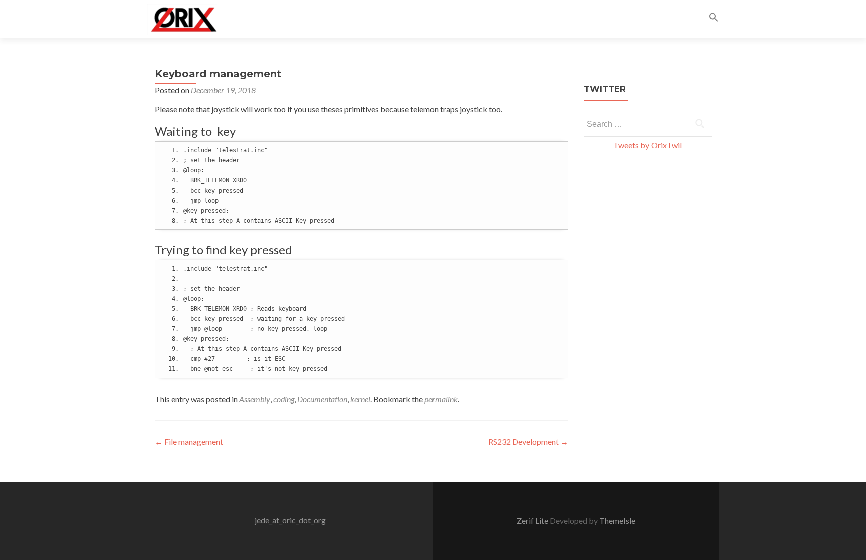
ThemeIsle (617, 520)
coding (283, 399)
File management (189, 441)
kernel (360, 399)
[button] (714, 19)
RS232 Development (528, 441)
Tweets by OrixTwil (647, 145)
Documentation (322, 399)
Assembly (254, 399)
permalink (441, 399)
